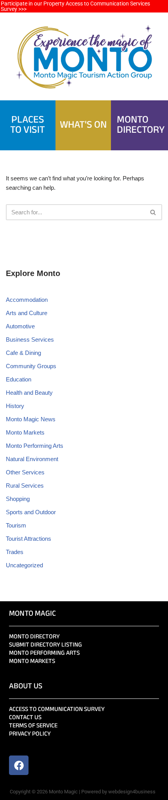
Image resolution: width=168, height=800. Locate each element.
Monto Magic (32, 614)
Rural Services (25, 485)
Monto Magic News (30, 419)
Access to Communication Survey (57, 709)
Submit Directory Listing (45, 645)
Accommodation (27, 299)
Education (18, 379)
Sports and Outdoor (31, 512)
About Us (25, 687)
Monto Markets (25, 432)
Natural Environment (32, 459)
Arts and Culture (26, 313)
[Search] (153, 212)
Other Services (25, 472)
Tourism (16, 525)
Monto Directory (34, 637)
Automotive (20, 326)
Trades (14, 552)
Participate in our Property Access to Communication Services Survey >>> (75, 6)
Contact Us (25, 718)
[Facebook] (19, 765)
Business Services (30, 339)
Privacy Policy (30, 734)
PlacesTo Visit (27, 125)
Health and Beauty (29, 392)
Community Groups (31, 366)
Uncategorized (24, 565)
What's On (83, 125)
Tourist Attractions (28, 538)
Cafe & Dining (23, 352)
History (15, 406)
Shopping (18, 498)
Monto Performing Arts (34, 445)
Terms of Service (33, 726)
